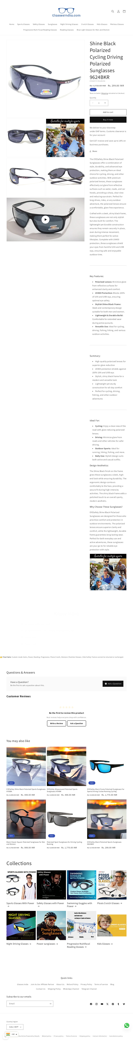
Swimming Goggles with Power (79, 905)
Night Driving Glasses (17, 943)
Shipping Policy (54, 989)
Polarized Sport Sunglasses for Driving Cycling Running (64, 843)
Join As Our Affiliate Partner (42, 984)
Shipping (104, 93)
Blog (112, 984)
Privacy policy (58, 1036)
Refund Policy (72, 984)
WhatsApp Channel (71, 989)
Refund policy (46, 1036)
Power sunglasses (46, 943)
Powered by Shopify (32, 1036)
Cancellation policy (116, 1036)
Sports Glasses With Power (20, 903)
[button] (113, 11)
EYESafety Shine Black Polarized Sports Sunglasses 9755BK (25, 790)
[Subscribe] (50, 1004)
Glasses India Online (19, 1036)
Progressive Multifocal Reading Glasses (78, 945)
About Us (60, 984)
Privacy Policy (86, 984)
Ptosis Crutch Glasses (108, 903)
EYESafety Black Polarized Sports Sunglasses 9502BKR (104, 843)
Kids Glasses (103, 943)
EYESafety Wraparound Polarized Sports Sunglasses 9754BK (62, 790)
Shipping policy (84, 1036)
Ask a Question (114, 683)
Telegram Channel (89, 989)
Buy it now (108, 119)
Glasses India (22, 984)
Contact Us (40, 989)
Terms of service (101, 984)
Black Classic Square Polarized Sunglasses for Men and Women (25, 843)
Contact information (100, 1036)
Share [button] (94, 151)
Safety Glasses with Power (50, 903)
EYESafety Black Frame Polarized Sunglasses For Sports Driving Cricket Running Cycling (105, 790)
